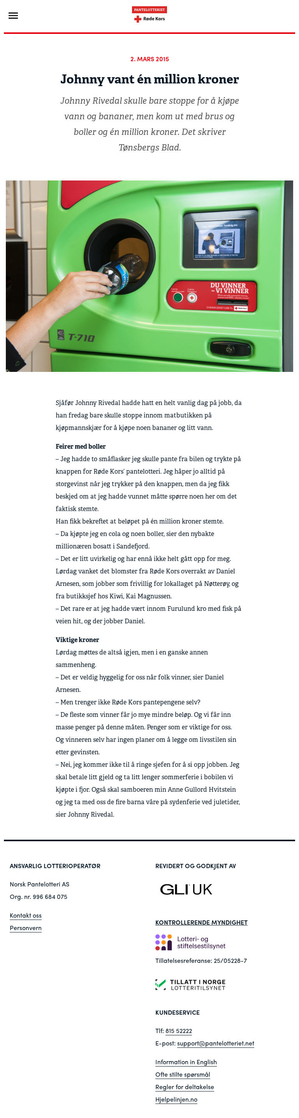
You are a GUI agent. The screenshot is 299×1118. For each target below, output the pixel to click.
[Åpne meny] (13, 15)
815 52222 (178, 1030)
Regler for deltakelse (184, 1086)
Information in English (186, 1061)
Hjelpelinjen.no (176, 1099)
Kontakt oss (26, 915)
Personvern (26, 927)
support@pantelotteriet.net (215, 1042)
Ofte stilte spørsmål (182, 1074)
